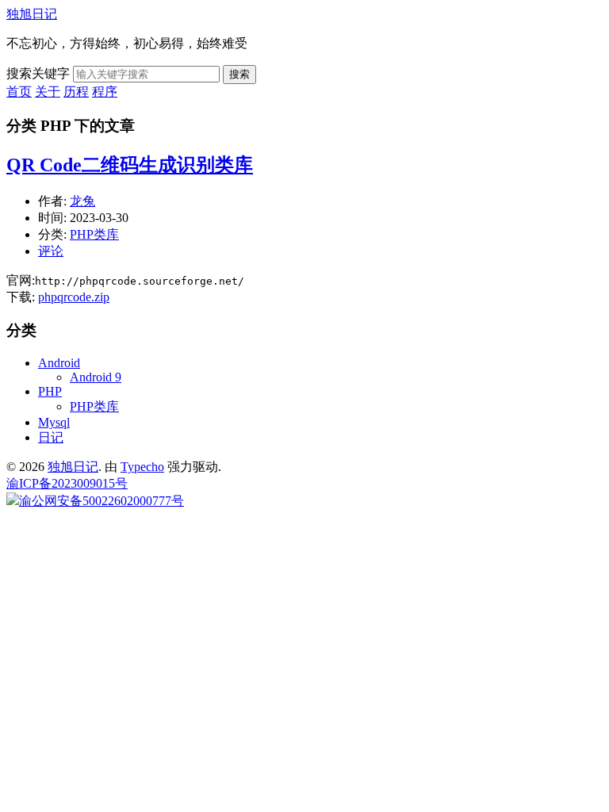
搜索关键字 (38, 73)
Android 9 (95, 377)
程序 (104, 91)
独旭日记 (31, 14)
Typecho (142, 466)
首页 (19, 91)
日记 (50, 437)
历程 (76, 91)
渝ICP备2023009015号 (67, 483)
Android (59, 363)
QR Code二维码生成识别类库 (129, 165)
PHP (50, 391)
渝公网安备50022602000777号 (101, 501)
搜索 (239, 74)
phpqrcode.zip (73, 297)
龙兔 (82, 201)
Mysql (54, 422)
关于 (47, 91)
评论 (50, 251)
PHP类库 (94, 234)
